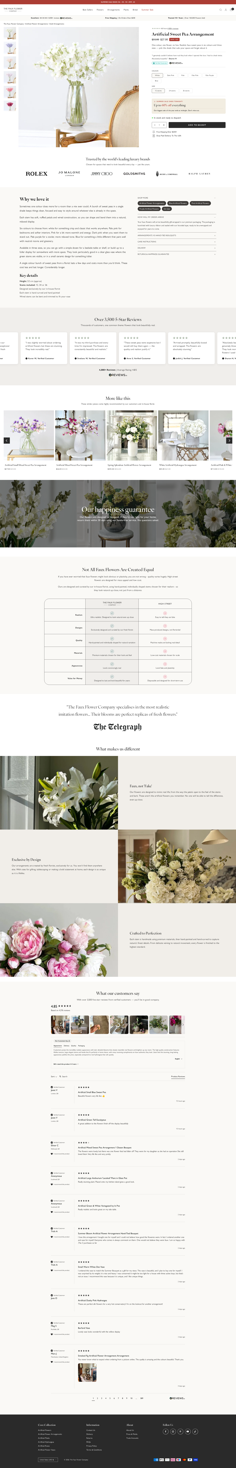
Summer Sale (147, 9)
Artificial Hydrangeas (46, 1442)
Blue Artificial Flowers (178, 203)
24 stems (172, 91)
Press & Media (131, 1434)
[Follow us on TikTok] (195, 1431)
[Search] (221, 10)
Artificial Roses (44, 1446)
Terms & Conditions (94, 1450)
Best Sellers (88, 9)
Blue (156, 81)
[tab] (178, 1077)
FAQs (88, 1442)
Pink (182, 75)
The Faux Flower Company (14, 24)
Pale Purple (210, 75)
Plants (126, 9)
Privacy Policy (91, 1446)
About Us (130, 1430)
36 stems (186, 91)
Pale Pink (195, 75)
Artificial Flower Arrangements (36, 24)
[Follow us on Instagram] (173, 1431)
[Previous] (7, 440)
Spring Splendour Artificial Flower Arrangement (129, 464)
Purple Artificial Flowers (149, 209)
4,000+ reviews (172, 28)
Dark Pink (170, 75)
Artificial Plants (44, 1438)
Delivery (89, 1434)
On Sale (167, 209)
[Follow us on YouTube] (188, 1431)
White (157, 75)
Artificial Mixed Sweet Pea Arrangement (74, 464)
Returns (89, 1438)
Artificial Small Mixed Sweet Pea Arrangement (25, 464)
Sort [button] (53, 1076)
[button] (60, 1025)
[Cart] (231, 10)
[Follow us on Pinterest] (180, 1431)
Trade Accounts (132, 1438)
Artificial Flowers (44, 1430)
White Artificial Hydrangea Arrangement (178, 464)
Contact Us (90, 1430)
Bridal (135, 9)
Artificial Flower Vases (46, 1450)
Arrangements (113, 9)
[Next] (229, 440)
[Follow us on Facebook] (165, 1431)
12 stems (158, 91)
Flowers (100, 9)
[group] (64, 1006)
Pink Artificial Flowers (200, 203)
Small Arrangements (56, 24)
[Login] (226, 10)
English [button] (177, 1059)
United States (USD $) (47, 1460)
